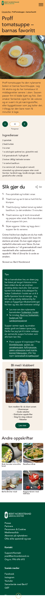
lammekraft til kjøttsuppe (26, 355)
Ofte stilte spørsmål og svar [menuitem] (18, 539)
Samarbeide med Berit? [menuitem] (16, 584)
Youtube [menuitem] (9, 581)
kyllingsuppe (30, 347)
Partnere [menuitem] (9, 526)
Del (40, 187)
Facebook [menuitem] (9, 574)
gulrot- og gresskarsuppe (21, 346)
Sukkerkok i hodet (29, 312)
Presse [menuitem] (8, 523)
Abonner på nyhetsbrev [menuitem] (16, 535)
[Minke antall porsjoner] (5, 124)
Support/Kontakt (13, 553)
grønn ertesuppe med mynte (23, 350)
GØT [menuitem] (7, 588)
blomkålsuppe (16, 344)
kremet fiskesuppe (18, 353)
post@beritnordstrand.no (17, 556)
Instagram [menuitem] (9, 577)
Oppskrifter (6, 12)
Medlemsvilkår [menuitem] (12, 532)
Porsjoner (15, 128)
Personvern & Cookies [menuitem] (15, 529)
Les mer (22, 425)
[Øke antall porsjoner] (24, 124)
